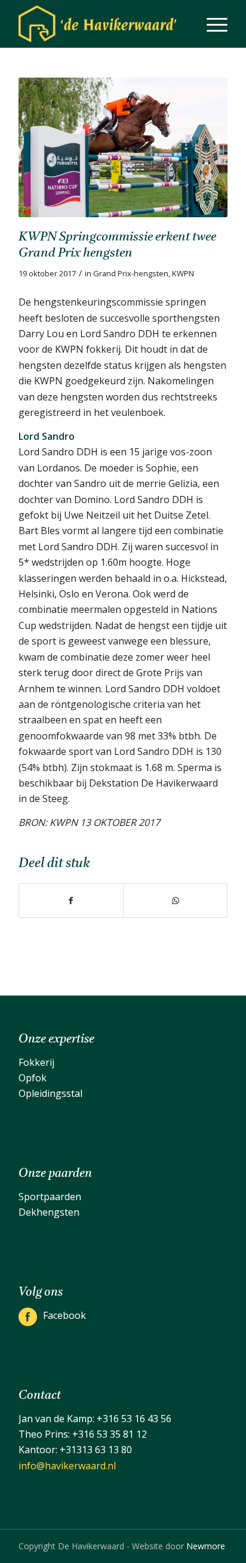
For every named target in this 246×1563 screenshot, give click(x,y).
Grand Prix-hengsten (130, 273)
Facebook (64, 1315)
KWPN (183, 273)
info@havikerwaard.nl (67, 1465)
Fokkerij (36, 1062)
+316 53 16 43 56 (134, 1418)
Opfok (33, 1077)
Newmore (205, 1546)
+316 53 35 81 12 (109, 1434)
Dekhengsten (49, 1212)
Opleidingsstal (50, 1093)
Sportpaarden (50, 1196)
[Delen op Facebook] (71, 900)
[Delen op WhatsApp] (175, 900)
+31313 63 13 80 (96, 1449)
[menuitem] (211, 24)
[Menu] (211, 24)
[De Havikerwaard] (102, 24)
